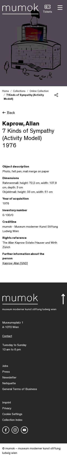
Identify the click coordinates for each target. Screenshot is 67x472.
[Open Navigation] (60, 7)
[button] (47, 9)
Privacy (6, 408)
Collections (19, 91)
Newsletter (9, 377)
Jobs (5, 365)
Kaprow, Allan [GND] (15, 263)
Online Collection (39, 91)
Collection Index (12, 419)
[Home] (20, 8)
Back (11, 113)
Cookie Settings (12, 414)
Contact (7, 336)
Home (5, 91)
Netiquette (9, 383)
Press (6, 371)
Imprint (6, 402)
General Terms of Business (19, 389)
